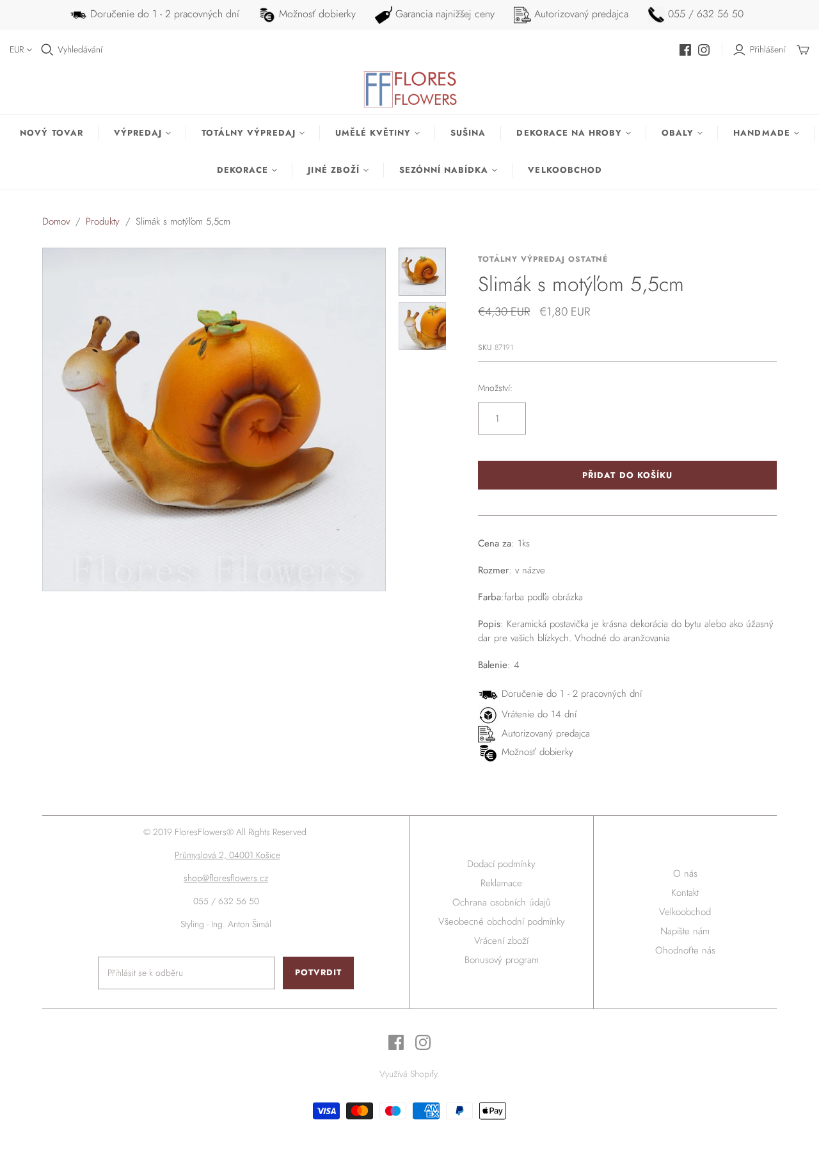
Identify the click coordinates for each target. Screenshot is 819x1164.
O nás (685, 873)
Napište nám (685, 931)
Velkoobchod (564, 170)
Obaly (678, 133)
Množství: (495, 388)
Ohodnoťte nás (685, 950)
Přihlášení (767, 50)
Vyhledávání (80, 50)
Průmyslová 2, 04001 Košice (227, 855)
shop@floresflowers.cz (226, 878)
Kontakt (685, 893)
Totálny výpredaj (249, 133)
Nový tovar (51, 133)
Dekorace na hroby (569, 133)
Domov (56, 221)
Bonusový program (502, 960)
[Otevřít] (47, 50)
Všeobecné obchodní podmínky (501, 921)
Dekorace (242, 170)
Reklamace (501, 883)
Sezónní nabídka (444, 170)
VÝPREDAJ (138, 133)
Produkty (103, 221)
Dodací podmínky (501, 864)
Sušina (468, 133)
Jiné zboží (333, 170)
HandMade (761, 133)
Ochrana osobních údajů (501, 902)
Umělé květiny (373, 133)
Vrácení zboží (501, 941)
